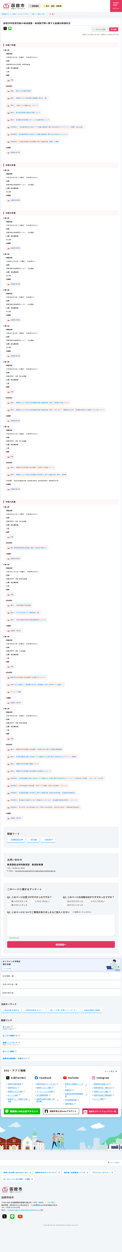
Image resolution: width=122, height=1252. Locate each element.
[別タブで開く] (5, 29)
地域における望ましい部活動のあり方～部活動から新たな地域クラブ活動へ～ (37, 684)
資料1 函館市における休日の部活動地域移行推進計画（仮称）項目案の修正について (39, 403)
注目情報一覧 (8, 976)
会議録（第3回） (16, 631)
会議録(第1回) (15, 152)
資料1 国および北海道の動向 (20, 91)
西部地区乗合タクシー (35, 1010)
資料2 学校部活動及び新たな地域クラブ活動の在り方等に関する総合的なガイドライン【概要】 (43, 757)
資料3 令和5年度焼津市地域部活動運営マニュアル (28, 620)
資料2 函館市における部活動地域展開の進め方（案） (29, 98)
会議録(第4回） (15, 558)
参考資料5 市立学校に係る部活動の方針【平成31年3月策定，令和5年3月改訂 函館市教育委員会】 (45, 807)
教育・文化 (41, 14)
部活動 (34, 839)
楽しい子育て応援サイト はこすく (63, 1010)
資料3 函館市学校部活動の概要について (24, 764)
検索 (115, 29)
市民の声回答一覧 (9, 984)
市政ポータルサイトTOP (20, 14)
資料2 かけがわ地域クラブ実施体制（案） (25, 612)
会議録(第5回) (15, 284)
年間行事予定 (8, 993)
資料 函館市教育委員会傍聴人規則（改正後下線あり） (29, 548)
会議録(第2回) (15, 421)
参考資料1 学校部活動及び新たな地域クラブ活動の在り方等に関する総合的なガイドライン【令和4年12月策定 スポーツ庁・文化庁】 (57, 778)
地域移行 (49, 839)
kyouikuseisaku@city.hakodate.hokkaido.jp (35, 871)
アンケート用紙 (15, 692)
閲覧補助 (35, 6)
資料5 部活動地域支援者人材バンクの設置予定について (30, 120)
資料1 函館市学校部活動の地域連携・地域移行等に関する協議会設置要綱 (36, 749)
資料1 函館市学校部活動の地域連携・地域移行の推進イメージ (32, 467)
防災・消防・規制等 (54, 6)
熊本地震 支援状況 (12, 1010)
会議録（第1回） (16, 818)
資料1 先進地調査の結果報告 (20, 605)
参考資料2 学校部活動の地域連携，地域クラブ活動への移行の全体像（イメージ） (39, 785)
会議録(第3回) (15, 356)
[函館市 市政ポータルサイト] (14, 6)
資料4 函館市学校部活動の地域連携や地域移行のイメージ (30, 771)
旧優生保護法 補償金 (92, 1010)
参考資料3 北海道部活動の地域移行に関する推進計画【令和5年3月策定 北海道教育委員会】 (43, 793)
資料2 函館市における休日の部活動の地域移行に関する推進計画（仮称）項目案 (38, 474)
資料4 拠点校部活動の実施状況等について (25, 112)
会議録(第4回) (15, 320)
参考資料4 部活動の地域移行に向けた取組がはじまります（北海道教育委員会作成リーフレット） (44, 800)
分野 (32, 14)
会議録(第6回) (15, 200)
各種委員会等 (17, 839)
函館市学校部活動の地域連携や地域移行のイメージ (28, 677)
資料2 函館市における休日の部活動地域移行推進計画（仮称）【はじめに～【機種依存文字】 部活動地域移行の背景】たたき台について (57, 410)
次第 (12, 80)
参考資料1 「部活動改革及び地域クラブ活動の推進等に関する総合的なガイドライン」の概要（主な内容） (47, 127)
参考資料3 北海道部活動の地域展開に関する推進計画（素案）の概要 (34, 141)
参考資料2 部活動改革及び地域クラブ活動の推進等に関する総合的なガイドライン (39, 134)
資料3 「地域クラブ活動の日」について (24, 105)
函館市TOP (5, 14)
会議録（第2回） (16, 703)
